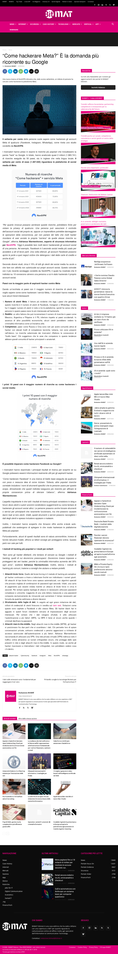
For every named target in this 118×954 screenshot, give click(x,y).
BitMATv (11, 1)
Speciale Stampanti (80, 1)
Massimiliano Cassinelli (101, 335)
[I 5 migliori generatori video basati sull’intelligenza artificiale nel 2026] (64, 761)
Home (4, 50)
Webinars (14, 30)
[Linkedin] (102, 4)
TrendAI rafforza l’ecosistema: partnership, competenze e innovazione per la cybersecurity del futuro (97, 106)
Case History (48, 24)
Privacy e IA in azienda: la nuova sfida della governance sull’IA (104, 359)
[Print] (36, 71)
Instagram (43, 655)
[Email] (31, 71)
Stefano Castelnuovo (100, 485)
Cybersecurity (25, 655)
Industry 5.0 (45, 1)
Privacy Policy (93, 947)
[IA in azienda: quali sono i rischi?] (86, 375)
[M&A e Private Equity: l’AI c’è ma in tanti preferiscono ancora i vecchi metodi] (86, 568)
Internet (22, 24)
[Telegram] (26, 71)
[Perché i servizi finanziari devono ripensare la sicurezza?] (86, 539)
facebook (34, 655)
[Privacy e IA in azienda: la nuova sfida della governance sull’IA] (86, 361)
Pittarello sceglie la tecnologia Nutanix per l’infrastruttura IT (60, 681)
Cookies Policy (82, 947)
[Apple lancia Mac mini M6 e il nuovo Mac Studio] (64, 787)
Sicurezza (34, 24)
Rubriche (6, 884)
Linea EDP (27, 1)
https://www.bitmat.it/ (25, 696)
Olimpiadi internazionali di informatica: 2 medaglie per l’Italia (37, 773)
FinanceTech (7, 905)
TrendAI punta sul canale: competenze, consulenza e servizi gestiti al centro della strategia (97, 138)
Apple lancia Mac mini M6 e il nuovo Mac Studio (103, 397)
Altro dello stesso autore (27, 719)
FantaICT (8, 898)
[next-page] (7, 833)
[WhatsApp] (20, 71)
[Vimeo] (113, 4)
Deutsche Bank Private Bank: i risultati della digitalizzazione (104, 524)
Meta (49, 655)
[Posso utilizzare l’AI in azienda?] (86, 334)
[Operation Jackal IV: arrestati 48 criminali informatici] (39, 812)
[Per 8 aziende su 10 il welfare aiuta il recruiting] (14, 787)
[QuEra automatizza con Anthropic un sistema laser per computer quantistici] (47, 893)
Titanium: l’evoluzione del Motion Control (96, 194)
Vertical (88, 24)
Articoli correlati (10, 719)
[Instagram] (98, 4)
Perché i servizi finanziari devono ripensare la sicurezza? (104, 538)
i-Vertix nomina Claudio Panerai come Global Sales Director (104, 278)
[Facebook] (94, 4)
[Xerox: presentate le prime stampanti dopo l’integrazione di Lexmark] (86, 427)
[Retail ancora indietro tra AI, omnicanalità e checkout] (86, 468)
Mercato (76, 24)
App (97, 24)
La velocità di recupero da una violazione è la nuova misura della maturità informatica (39, 799)
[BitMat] (59, 14)
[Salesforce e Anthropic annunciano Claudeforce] (64, 731)
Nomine (6, 874)
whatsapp (65, 655)
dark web (57, 605)
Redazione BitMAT (10, 66)
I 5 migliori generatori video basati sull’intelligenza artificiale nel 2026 (64, 773)
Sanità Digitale (56, 1)
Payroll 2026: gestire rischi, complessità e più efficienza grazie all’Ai (12, 824)
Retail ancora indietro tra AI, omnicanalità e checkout (103, 466)
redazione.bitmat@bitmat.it (51, 938)
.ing (4, 902)
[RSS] (106, 4)
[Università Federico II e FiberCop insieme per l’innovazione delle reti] (14, 761)
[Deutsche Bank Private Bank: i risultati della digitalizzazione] (86, 526)
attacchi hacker (13, 655)
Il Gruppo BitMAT (105, 947)
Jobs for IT (9, 888)
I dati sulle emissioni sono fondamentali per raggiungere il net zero (19, 681)
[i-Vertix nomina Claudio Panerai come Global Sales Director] (86, 280)
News (12, 24)
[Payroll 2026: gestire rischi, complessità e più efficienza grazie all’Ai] (14, 812)
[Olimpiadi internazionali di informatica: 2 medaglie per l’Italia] (39, 761)
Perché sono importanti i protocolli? (94, 168)
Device (5, 881)
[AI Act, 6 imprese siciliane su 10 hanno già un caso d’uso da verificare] (86, 318)
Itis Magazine (36, 1)
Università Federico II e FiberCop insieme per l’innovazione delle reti (14, 773)
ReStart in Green (67, 1)
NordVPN (11, 244)
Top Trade (19, 1)
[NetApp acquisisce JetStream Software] (86, 266)
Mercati (5, 870)
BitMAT (5, 1)
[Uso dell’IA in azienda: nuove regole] (86, 347)
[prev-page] (4, 833)
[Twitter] (110, 4)
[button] (112, 24)
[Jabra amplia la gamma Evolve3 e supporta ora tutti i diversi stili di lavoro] (86, 412)
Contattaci (91, 1)
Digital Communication (14, 891)
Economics (9, 895)
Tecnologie (63, 24)
